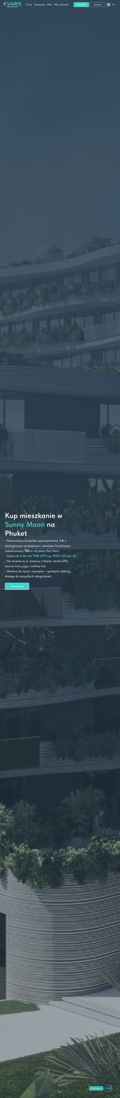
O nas (29, 4)
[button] (17, 586)
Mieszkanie (39, 4)
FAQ (56, 4)
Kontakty (64, 4)
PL (113, 4)
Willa (49, 4)
